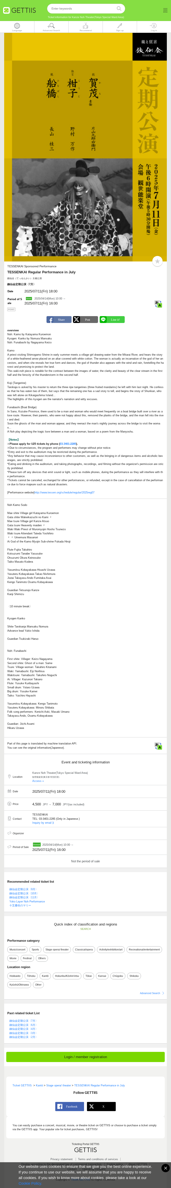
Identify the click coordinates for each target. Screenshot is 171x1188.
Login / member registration (85, 1057)
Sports (35, 949)
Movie (13, 958)
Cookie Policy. (30, 1183)
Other (38, 984)
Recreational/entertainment (144, 949)
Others (42, 958)
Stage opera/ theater (57, 949)
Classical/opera (84, 949)
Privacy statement (61, 1159)
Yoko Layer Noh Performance (27, 901)
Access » (38, 781)
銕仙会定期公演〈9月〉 (23, 889)
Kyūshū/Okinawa (19, 984)
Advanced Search (150, 993)
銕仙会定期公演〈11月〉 (24, 897)
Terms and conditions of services (98, 1159)
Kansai (102, 976)
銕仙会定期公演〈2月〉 (23, 1037)
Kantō (45, 976)
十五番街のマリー (20, 905)
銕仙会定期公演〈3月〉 (23, 1033)
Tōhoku (31, 976)
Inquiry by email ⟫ (43, 822)
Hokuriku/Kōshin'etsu (67, 976)
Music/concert (17, 949)
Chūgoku (118, 976)
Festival (27, 958)
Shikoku (134, 976)
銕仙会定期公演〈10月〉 (24, 893)
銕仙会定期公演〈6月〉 (23, 1025)
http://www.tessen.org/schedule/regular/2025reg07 (64, 492)
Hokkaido (15, 976)
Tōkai (89, 976)
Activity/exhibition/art (110, 949)
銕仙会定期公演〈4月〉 (23, 1028)
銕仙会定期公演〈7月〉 (23, 1020)
